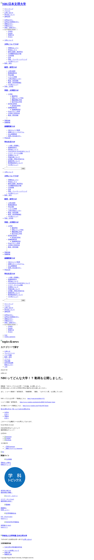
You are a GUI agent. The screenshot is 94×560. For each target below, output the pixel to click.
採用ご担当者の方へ (14, 136)
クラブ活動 (8, 355)
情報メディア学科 (18, 98)
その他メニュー (13, 61)
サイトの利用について (11, 550)
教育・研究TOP (10, 67)
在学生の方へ (8, 20)
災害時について (13, 155)
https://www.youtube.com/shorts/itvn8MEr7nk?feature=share (37, 402)
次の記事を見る (25, 409)
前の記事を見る (6, 409)
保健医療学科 (16, 109)
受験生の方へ (8, 24)
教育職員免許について (15, 163)
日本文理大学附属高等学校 (13, 547)
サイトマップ (8, 9)
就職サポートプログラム (16, 132)
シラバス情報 (12, 77)
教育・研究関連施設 (14, 82)
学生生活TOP (9, 142)
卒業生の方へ (8, 25)
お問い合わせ (8, 12)
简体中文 (11, 35)
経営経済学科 (16, 105)
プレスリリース (9, 353)
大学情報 (11, 55)
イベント (7, 359)
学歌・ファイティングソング (17, 59)
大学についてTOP (11, 44)
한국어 (10, 37)
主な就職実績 (12, 134)
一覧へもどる (15, 409)
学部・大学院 (8, 86)
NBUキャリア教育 (14, 130)
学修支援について (14, 157)
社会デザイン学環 (14, 111)
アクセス (7, 11)
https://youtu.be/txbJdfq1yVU (36, 398)
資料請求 (7, 16)
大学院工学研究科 (14, 113)
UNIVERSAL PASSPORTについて (19, 151)
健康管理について (14, 161)
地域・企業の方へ (10, 27)
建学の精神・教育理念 (15, 52)
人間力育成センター (14, 79)
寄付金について (9, 14)
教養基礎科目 (12, 73)
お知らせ (7, 351)
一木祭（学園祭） (14, 145)
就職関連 (7, 122)
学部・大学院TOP (11, 90)
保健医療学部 (12, 107)
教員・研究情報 (13, 80)
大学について (8, 40)
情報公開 (7, 552)
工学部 (10, 94)
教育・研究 (8, 63)
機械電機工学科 (17, 100)
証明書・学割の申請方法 (16, 159)
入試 (5, 366)
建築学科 (15, 96)
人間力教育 (11, 71)
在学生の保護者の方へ (11, 22)
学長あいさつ (12, 50)
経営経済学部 (12, 104)
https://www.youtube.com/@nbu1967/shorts (35, 405)
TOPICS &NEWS (9, 337)
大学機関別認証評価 (14, 53)
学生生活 (7, 138)
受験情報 (7, 120)
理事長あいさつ (13, 48)
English (10, 33)
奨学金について (13, 149)
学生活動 (11, 75)
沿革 (9, 57)
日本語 (10, 31)
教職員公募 (8, 554)
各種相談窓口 (12, 147)
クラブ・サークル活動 (15, 153)
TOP (5, 335)
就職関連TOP (9, 126)
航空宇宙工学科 (17, 102)
